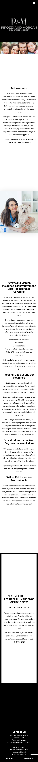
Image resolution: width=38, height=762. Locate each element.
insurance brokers (22, 116)
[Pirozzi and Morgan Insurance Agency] (19, 24)
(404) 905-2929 (21, 740)
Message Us (29, 758)
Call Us (9, 758)
